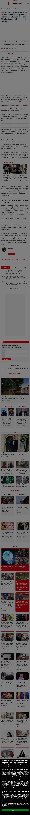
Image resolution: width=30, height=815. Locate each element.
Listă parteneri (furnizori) (7, 806)
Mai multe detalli (24, 769)
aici (11, 781)
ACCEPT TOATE (15, 810)
